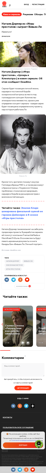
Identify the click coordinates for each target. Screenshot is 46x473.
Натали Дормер (12, 261)
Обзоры (38, 14)
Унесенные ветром (14, 265)
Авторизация (23, 388)
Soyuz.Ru (4, 4)
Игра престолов (13, 269)
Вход (26, 4)
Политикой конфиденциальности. (24, 440)
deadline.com (15, 250)
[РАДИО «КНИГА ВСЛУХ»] (38, 444)
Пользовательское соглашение (18, 427)
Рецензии (28, 14)
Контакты (7, 417)
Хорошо (23, 445)
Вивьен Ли (28, 261)
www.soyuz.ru (35, 455)
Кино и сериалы (11, 14)
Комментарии (23, 286)
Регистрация (38, 4)
